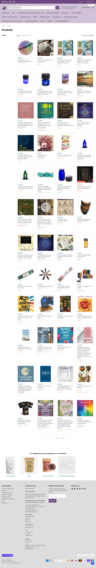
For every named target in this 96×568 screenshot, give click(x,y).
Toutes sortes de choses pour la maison (12, 21)
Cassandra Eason (41, 128)
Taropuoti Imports (41, 319)
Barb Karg (59, 127)
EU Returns (4, 503)
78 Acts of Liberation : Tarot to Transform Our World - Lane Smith (25, 317)
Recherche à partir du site (8, 488)
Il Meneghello (60, 222)
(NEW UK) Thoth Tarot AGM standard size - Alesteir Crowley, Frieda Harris (84, 61)
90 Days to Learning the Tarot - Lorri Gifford (65, 316)
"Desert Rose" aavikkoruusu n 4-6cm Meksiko (45, 60)
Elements (79, 289)
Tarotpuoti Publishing (22, 63)
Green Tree (59, 289)
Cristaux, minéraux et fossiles (9, 17)
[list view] (93, 36)
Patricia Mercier (80, 424)
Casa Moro (79, 222)
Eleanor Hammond (41, 389)
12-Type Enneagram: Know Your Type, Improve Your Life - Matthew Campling (25, 157)
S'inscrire (52, 501)
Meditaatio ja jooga (45, 17)
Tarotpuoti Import (41, 158)
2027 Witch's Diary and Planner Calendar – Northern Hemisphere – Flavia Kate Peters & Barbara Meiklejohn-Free (45, 222)
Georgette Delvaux (81, 319)
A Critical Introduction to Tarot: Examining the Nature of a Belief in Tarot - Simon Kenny (65, 387)
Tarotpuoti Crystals (41, 287)
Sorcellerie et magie (25, 17)
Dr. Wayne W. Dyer (81, 95)
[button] (90, 5)
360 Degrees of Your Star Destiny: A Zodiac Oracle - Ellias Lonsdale (44, 256)
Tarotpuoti (40, 63)
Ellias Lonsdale (41, 259)
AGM (58, 64)
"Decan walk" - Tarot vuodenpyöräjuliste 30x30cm (25, 60)
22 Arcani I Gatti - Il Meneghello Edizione (62, 220)
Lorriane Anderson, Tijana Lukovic (24, 223)
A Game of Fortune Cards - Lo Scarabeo (84, 386)
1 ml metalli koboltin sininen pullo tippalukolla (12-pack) (25, 92)
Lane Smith (20, 320)
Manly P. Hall (80, 359)
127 (57, 438)
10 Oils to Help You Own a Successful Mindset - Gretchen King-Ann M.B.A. (65, 92)
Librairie (42, 21)
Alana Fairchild (80, 127)
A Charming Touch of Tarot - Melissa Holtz (64, 348)
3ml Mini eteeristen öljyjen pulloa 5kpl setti (84, 255)
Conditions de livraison (7, 492)
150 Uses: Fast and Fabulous (64, 155)
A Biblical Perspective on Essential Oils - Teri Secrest (25, 348)
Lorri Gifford (59, 319)
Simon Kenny (60, 390)
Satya (19, 289)
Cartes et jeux (65, 13)
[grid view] (91, 36)
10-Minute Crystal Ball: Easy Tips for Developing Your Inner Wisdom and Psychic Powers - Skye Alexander (25, 125)
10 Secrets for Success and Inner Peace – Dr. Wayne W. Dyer (84, 92)
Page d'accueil (6, 13)
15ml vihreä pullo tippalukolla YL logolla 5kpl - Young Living (25, 187)
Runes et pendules (76, 13)
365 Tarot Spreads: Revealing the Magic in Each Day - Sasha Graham (64, 256)
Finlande (89, 1)
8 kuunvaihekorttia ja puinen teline (45, 316)
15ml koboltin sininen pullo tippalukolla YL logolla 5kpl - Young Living (84, 157)
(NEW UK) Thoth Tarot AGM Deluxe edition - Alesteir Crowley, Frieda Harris (64, 61)
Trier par (19, 35)
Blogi (13, 13)
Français (80, 1)
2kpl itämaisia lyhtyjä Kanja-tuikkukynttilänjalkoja (84, 220)
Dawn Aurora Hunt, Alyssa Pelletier (64, 429)
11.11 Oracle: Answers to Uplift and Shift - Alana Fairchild (83, 124)
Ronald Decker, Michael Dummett (44, 427)
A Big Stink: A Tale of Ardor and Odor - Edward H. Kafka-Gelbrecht (45, 349)
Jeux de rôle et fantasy (31, 21)
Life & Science (20, 94)
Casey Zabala (20, 393)
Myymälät (50, 21)
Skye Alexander (21, 128)
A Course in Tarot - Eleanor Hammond (44, 386)
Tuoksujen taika (57, 17)
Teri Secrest (20, 350)
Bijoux (35, 17)
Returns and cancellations (7, 560)
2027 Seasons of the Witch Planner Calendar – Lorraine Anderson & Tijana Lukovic (25, 221)
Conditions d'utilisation (7, 494)
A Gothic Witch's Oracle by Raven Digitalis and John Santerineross (24, 422)
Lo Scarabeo (79, 389)
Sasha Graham (60, 259)
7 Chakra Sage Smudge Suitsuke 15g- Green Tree (64, 287)
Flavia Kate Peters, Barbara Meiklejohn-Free (43, 227)
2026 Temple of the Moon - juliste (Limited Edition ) (84, 187)
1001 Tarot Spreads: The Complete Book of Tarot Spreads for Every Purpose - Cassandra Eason (45, 125)
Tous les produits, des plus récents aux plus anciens (30, 13)
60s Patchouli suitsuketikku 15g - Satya (25, 287)
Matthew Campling (22, 159)
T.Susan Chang (21, 259)
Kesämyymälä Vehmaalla (61, 21)
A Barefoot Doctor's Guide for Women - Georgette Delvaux (84, 316)
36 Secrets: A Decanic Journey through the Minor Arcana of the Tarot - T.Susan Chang (25, 256)
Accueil (3, 25)
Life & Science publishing (62, 156)
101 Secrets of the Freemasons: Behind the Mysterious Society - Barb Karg (65, 124)
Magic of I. (79, 189)
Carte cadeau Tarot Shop (52, 13)
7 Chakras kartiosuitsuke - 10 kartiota (84, 287)
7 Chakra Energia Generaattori (45, 286)
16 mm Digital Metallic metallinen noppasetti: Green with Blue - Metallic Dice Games (45, 189)
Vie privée (4, 490)
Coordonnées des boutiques (8, 499)
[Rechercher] (57, 7)
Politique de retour (6, 497)
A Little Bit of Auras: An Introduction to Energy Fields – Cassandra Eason (85, 422)
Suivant (62, 438)
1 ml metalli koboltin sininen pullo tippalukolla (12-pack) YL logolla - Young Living (45, 92)
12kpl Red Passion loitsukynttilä (42, 156)
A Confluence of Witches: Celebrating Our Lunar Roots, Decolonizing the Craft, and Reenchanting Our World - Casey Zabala (25, 389)
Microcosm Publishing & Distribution (45, 351)
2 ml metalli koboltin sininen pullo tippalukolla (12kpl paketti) (64, 188)
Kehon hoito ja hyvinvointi (70, 17)
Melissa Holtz (60, 350)
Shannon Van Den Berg (22, 424)
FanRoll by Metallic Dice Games (44, 192)
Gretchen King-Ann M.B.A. (62, 95)
